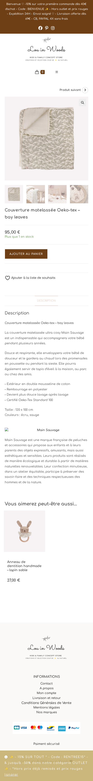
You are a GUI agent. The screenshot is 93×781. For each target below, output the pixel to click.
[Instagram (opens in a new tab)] (53, 28)
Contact (46, 683)
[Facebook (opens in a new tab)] (40, 28)
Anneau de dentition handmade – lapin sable (24, 566)
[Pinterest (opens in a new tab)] (47, 28)
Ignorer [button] (11, 774)
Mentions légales (46, 707)
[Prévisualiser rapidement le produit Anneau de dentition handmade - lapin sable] (42, 518)
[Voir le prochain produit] (85, 90)
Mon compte (46, 693)
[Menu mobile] (57, 72)
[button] (82, 102)
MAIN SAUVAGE (16, 558)
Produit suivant (70, 89)
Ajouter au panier (26, 254)
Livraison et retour (47, 698)
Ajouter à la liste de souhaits (32, 277)
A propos (46, 688)
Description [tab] (46, 300)
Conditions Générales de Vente (46, 703)
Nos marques (46, 712)
